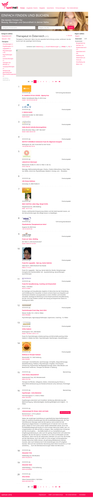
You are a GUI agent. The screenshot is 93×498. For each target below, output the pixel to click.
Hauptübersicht (6, 36)
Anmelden (82, 495)
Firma (63, 46)
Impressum (42, 495)
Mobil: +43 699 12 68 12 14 (30, 333)
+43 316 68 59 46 (27, 229)
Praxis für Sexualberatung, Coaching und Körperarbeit (39, 284)
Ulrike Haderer (26, 329)
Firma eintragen (60, 8)
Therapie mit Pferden (7, 63)
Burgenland (80, 43)
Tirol (78, 60)
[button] (44, 61)
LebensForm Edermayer (29, 162)
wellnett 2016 (6, 495)
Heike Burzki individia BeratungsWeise (34, 127)
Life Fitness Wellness (28, 181)
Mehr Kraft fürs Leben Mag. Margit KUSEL (35, 204)
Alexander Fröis (27, 453)
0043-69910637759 (27, 481)
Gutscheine (50, 8)
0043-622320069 (27, 469)
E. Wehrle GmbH (27, 112)
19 (52, 487)
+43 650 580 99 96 (27, 415)
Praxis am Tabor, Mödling (30, 239)
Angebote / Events (32, 8)
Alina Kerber (26, 477)
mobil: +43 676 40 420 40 (29, 100)
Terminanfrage (66, 412)
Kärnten (79, 45)
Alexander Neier (27, 465)
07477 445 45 (26, 166)
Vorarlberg (80, 62)
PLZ (69, 46)
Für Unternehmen (72, 8)
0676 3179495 (26, 288)
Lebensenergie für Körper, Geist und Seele (35, 411)
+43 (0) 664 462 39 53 (28, 146)
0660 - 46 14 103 (27, 208)
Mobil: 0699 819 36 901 (29, 243)
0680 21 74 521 (26, 267)
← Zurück (69, 35)
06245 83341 (26, 117)
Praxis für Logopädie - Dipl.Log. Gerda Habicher (37, 263)
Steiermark (80, 57)
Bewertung (39, 46)
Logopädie (7, 48)
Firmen (22, 8)
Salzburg (80, 55)
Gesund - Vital (6, 39)
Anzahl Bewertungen (52, 46)
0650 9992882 (26, 315)
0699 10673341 (26, 397)
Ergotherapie (8, 46)
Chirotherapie (8, 44)
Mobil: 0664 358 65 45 (28, 132)
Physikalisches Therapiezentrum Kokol (34, 224)
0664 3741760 (26, 379)
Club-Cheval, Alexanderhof (30, 375)
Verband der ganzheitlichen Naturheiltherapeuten (9, 73)
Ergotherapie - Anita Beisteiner (31, 393)
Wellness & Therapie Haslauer (31, 354)
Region (77, 36)
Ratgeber (42, 8)
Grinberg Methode (6, 79)
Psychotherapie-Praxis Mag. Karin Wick (34, 310)
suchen (71, 27)
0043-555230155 (27, 457)
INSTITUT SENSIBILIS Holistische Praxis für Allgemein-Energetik (42, 142)
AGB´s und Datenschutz (56, 495)
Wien (79, 64)
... (49, 487)
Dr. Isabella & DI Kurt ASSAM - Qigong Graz (35, 95)
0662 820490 (26, 359)
